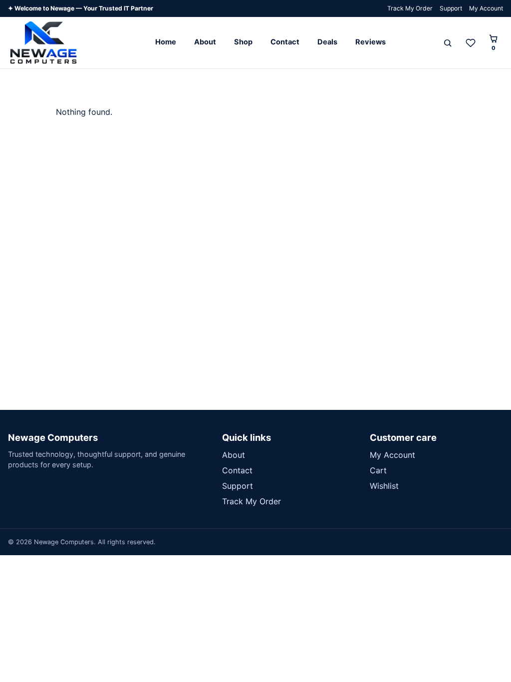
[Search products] (447, 42)
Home (165, 41)
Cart (378, 470)
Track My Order (410, 8)
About (205, 41)
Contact (284, 41)
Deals (327, 41)
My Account (486, 8)
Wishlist (384, 486)
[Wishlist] (470, 42)
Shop (243, 41)
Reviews (370, 41)
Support (451, 8)
